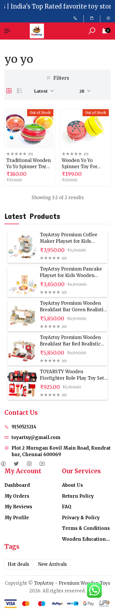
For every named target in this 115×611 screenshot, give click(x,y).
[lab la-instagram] (29, 464)
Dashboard (17, 485)
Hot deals (18, 564)
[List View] (19, 90)
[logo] (38, 31)
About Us (72, 485)
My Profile (16, 517)
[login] (108, 18)
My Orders (16, 496)
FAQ (66, 507)
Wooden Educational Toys (86, 539)
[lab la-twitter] (16, 464)
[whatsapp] (94, 590)
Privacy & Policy (81, 517)
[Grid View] (8, 90)
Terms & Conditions (86, 528)
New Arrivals (52, 564)
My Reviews (18, 507)
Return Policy (78, 496)
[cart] (92, 18)
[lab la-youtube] (42, 464)
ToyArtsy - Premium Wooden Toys (72, 583)
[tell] (75, 18)
